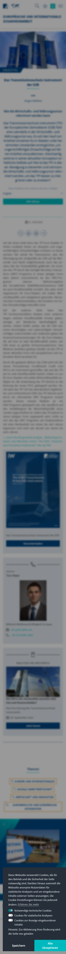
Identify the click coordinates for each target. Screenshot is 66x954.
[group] (33, 851)
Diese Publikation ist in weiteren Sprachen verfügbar (33, 188)
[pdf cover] (33, 490)
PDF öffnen (33, 201)
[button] (4, 824)
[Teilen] (44, 233)
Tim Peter (13, 575)
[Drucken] (28, 233)
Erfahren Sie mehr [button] (28, 904)
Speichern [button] (18, 945)
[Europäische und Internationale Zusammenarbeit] (15, 6)
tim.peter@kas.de (21, 629)
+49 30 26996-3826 (22, 635)
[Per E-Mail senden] (36, 233)
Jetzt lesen (33, 726)
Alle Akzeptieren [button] (50, 945)
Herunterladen (33, 543)
